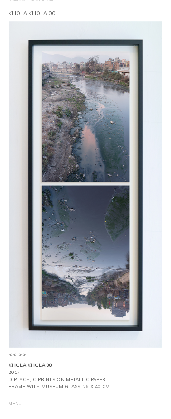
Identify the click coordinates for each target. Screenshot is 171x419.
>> (23, 354)
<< (12, 354)
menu (15, 403)
